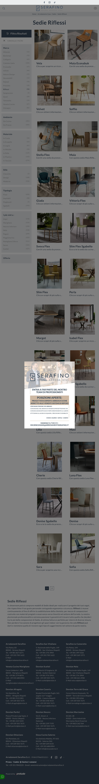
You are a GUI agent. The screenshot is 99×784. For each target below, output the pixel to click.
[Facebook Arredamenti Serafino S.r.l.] (44, 2)
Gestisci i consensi (29, 762)
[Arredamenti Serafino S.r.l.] (49, 8)
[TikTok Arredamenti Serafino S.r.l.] (54, 2)
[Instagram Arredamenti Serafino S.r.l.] (49, 2)
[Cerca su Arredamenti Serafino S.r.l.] (4, 8)
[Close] (90, 358)
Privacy (9, 762)
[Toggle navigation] (95, 8)
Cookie (16, 762)
